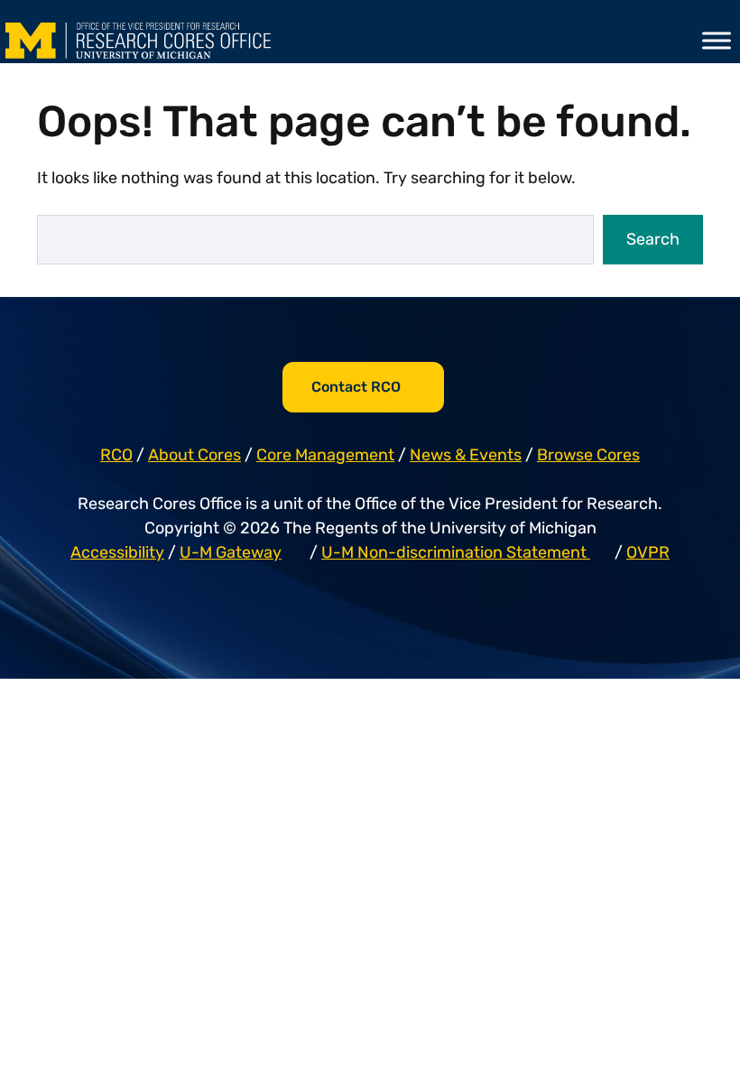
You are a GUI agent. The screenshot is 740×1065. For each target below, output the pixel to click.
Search (653, 239)
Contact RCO (356, 386)
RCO (116, 455)
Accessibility (117, 552)
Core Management (325, 455)
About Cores (194, 455)
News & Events (466, 455)
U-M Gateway (231, 552)
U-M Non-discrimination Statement (455, 552)
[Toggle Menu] (716, 40)
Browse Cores (588, 455)
